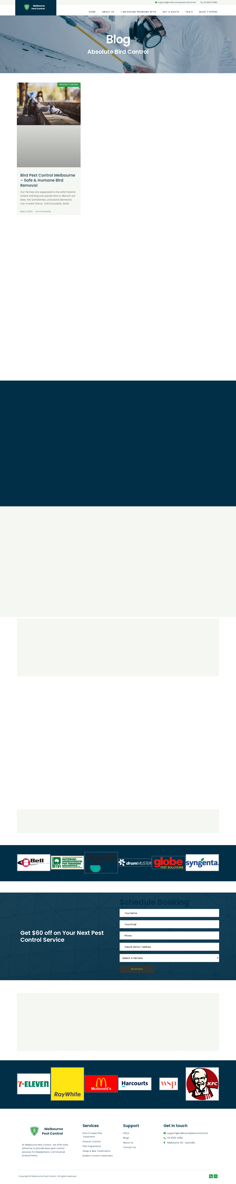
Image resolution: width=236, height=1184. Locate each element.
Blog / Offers (208, 11)
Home (92, 11)
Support (131, 1125)
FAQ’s (189, 11)
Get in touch (176, 1125)
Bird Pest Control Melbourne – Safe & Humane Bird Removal (47, 180)
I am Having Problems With (138, 11)
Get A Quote (171, 11)
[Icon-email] (216, 1176)
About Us (108, 11)
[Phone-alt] (211, 1176)
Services (91, 1125)
